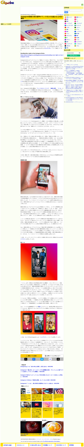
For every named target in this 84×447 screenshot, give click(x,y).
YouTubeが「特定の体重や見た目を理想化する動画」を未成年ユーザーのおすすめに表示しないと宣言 (25, 410)
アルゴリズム (47, 48)
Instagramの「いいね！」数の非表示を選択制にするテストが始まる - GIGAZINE (40, 383)
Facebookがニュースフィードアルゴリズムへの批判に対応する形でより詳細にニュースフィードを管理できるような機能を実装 (48, 397)
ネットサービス (45, 439)
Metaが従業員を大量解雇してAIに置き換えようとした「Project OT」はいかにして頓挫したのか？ (74, 82)
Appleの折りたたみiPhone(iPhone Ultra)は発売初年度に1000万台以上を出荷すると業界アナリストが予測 (74, 67)
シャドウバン (43, 337)
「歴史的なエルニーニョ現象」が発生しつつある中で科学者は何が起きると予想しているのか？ (74, 91)
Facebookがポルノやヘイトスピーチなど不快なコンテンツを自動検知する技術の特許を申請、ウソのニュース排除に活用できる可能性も (58, 411)
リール (59, 88)
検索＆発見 (53, 88)
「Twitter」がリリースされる (72, 64)
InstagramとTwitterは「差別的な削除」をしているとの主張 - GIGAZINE (38, 380)
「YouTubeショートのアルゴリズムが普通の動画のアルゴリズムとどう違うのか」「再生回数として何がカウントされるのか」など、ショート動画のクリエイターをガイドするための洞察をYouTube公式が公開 (36, 413)
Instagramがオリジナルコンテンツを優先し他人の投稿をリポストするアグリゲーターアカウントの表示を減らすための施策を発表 (36, 397)
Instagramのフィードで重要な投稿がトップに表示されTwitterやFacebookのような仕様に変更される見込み (26, 397)
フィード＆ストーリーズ (43, 88)
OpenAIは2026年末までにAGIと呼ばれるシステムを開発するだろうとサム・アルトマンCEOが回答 (74, 99)
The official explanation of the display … (52, 441)
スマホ (51, 439)
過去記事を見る (73, 55)
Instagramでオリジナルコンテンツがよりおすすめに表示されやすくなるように (58, 396)
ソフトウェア (59, 14)
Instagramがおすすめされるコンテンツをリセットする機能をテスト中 (47, 409)
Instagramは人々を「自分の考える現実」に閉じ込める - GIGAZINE (37, 366)
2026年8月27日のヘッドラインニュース (74, 101)
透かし (40, 306)
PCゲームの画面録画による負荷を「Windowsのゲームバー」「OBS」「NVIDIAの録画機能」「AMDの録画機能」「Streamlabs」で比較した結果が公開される (74, 73)
